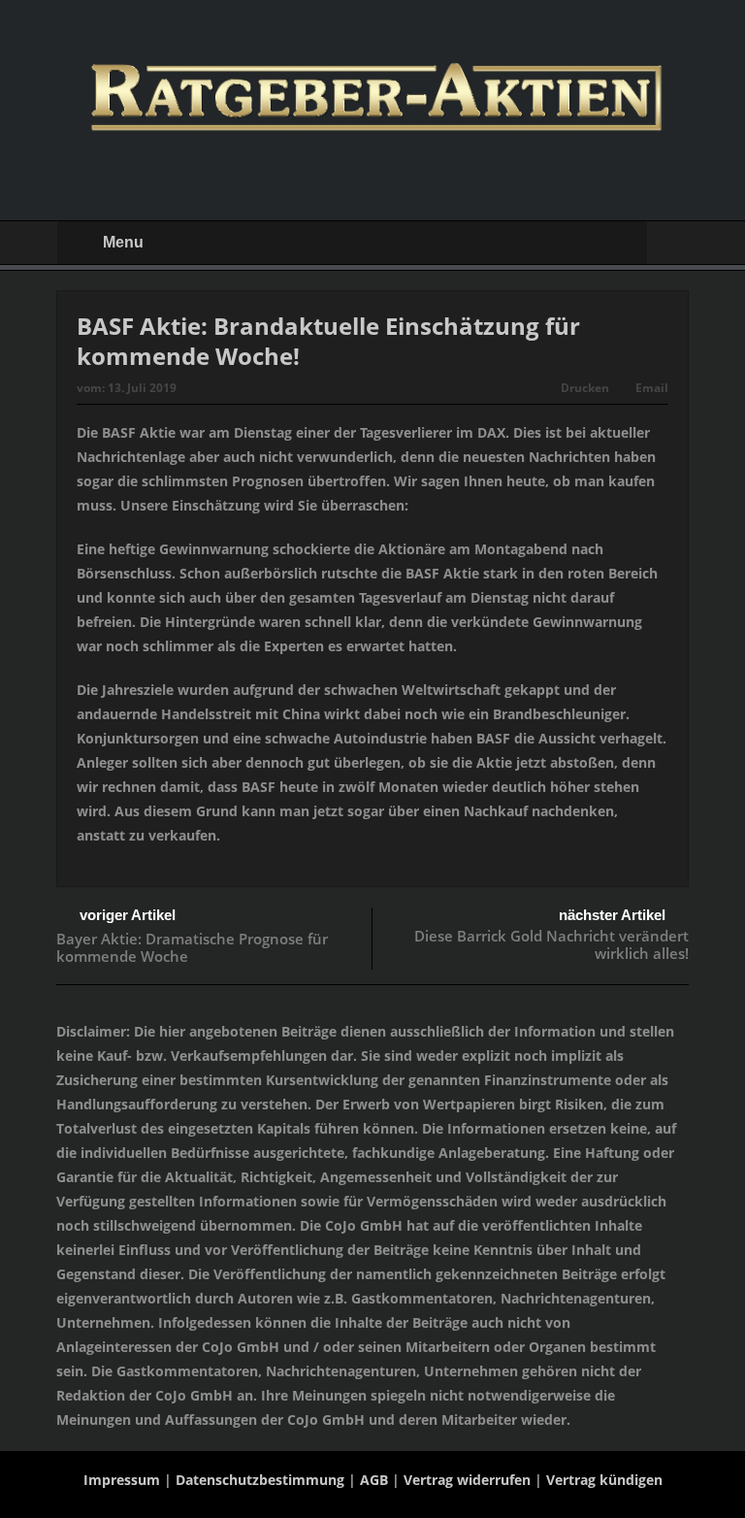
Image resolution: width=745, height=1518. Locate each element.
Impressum (121, 1479)
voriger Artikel (128, 915)
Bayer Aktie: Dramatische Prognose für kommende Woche (192, 947)
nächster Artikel (612, 915)
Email (651, 388)
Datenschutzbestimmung (260, 1479)
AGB (374, 1479)
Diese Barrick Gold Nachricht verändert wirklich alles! (551, 944)
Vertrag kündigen (604, 1479)
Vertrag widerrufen (467, 1479)
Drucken (585, 388)
